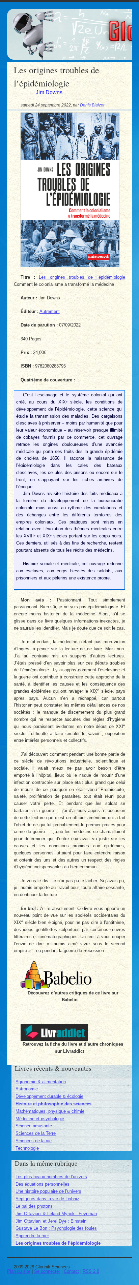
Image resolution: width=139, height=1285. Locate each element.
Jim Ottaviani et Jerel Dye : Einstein (51, 1221)
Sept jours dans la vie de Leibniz (47, 1198)
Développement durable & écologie (49, 1096)
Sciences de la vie (34, 1140)
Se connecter (47, 1271)
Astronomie (27, 1088)
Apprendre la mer (32, 1235)
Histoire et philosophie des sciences (53, 1103)
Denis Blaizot (92, 105)
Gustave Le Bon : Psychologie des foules (56, 1228)
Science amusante (34, 1125)
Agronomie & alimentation (41, 1081)
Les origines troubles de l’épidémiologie (82, 277)
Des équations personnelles (43, 1184)
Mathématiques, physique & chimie (50, 1111)
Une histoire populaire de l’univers (48, 1191)
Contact (71, 1271)
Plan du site (18, 1271)
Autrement (49, 311)
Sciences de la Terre (36, 1133)
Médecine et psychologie (40, 1118)
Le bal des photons (34, 1206)
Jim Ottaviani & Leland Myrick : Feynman (56, 1213)
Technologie (27, 1148)
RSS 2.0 (91, 1271)
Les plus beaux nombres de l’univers (51, 1176)
